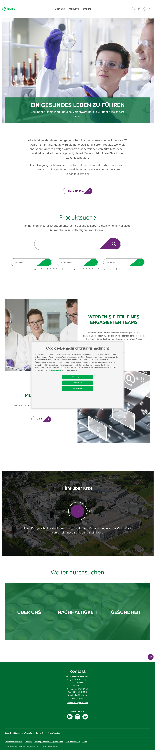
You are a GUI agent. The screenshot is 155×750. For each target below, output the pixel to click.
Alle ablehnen (77, 388)
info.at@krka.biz (80, 695)
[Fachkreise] (139, 9)
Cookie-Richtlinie (54, 370)
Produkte (74, 9)
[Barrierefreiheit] (150, 9)
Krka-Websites (54, 733)
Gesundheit (126, 612)
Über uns (60, 9)
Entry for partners (73, 742)
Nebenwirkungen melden (77, 703)
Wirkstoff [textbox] (111, 262)
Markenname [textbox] (66, 262)
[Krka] (9, 9)
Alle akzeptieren (77, 377)
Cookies (28, 742)
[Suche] (133, 9)
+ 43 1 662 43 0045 (79, 692)
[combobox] (31, 262)
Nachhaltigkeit (77, 612)
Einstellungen (77, 382)
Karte (84, 742)
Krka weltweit (77, 699)
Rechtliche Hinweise (13, 742)
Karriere (86, 9)
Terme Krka (40, 733)
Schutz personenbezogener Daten (48, 742)
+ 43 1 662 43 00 (81, 689)
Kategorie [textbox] (19, 262)
